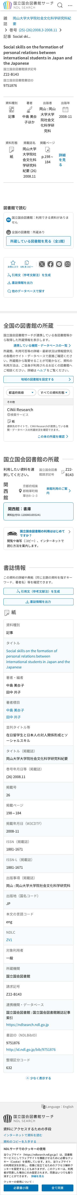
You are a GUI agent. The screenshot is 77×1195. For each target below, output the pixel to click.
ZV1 (9, 939)
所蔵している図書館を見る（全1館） (38, 241)
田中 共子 (13, 716)
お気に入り (13, 266)
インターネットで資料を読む (22, 1135)
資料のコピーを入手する (19, 1141)
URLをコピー (26, 266)
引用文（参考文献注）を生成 (31, 275)
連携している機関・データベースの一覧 (40, 345)
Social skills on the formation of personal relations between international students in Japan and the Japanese (38, 659)
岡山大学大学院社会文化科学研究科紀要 (42, 20)
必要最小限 (20, 1188)
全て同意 (58, 1188)
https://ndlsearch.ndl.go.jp (27, 1024)
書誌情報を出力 (22, 282)
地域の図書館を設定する (37, 379)
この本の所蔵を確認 (51, 436)
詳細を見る (62, 159)
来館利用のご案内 (56, 490)
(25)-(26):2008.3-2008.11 (38, 29)
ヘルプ (41, 370)
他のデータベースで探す (28, 291)
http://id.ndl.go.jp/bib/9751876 (31, 1049)
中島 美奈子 (15, 710)
